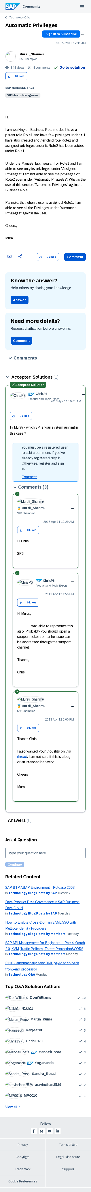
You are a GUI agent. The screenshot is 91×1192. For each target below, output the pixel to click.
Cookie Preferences (22, 1181)
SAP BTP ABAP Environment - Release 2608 (40, 887)
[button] (9, 76)
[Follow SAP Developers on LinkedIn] (57, 1131)
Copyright (23, 1157)
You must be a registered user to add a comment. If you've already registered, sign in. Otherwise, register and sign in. (45, 458)
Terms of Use (68, 1144)
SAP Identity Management (23, 95)
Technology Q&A (19, 17)
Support (68, 1169)
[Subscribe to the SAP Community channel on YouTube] (49, 1131)
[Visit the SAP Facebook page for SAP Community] (33, 1131)
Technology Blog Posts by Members (37, 934)
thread (22, 757)
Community (31, 6)
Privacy (23, 1144)
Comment (75, 257)
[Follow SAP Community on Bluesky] (41, 1131)
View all (11, 1107)
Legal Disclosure (68, 1157)
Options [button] (83, 34)
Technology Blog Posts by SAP (32, 893)
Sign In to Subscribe (61, 34)
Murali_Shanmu (31, 54)
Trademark (22, 1169)
